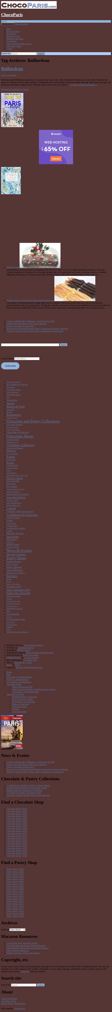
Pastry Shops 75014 (15, 901)
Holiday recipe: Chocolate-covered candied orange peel (30, 300)
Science (9, 599)
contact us (25, 971)
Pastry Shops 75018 (15, 911)
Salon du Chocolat (18, 593)
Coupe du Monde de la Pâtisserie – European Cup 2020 (31, 321)
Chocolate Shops (20, 436)
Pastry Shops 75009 (15, 889)
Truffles (9, 617)
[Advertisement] (56, 214)
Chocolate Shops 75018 (17, 851)
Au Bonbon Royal (26, 648)
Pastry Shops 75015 (15, 904)
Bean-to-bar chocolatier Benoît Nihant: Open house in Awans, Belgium (37, 328)
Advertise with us (8, 1001)
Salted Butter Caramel (14, 596)
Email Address (7, 358)
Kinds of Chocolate (20, 704)
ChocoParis (12, 14)
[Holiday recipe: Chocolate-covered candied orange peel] (74, 300)
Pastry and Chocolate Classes (19, 44)
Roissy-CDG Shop (13, 584)
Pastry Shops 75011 (15, 894)
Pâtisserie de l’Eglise (23, 662)
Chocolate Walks (14, 46)
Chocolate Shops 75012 (17, 836)
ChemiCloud (19, 1008)
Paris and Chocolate (15, 694)
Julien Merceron (13, 505)
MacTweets (12, 539)
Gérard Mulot (12, 473)
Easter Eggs (11, 460)
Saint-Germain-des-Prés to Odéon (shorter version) (34, 689)
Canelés (14, 89)
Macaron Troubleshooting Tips (29, 667)
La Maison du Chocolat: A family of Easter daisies (28, 785)
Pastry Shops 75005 (15, 879)
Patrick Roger (14, 561)
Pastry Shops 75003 (15, 874)
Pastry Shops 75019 (15, 913)
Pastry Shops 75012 (15, 896)
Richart (9, 579)
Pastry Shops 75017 (15, 909)
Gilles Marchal (12, 468)
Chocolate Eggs (12, 427)
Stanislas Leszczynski (13, 601)
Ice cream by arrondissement (19, 682)
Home (9, 672)
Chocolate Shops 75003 (17, 814)
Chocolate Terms (19, 707)
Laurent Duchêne (13, 518)
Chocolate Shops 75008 (17, 826)
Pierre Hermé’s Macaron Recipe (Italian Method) (28, 948)
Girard (9, 470)
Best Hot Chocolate (15, 39)
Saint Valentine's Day (18, 589)
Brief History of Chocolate (23, 702)
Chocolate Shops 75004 (17, 816)
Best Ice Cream (13, 36)
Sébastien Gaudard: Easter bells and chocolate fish (28, 795)
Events (10, 462)
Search (4, 21)
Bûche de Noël (13, 267)
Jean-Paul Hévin (16, 497)
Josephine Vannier (12, 501)
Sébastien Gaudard (15, 608)
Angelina (10, 387)
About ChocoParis (9, 998)
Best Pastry (11, 34)
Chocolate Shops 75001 (17, 809)
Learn (10, 520)
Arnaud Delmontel (12, 392)
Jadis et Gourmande (13, 492)
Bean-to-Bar (10, 410)
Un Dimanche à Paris (16, 619)
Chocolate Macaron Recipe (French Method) (26, 945)
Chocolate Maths (19, 712)
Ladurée (11, 508)
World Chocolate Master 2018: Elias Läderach (26, 324)
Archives (5, 929)
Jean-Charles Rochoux (18, 494)
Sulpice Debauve (12, 606)
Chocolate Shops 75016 (17, 846)
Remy (9, 665)
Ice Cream (12, 486)
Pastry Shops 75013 (15, 899)
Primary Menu (7, 24)
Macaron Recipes (15, 533)
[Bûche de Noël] (40, 267)
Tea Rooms (11, 41)
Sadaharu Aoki (14, 586)
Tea (8, 611)
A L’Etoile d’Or (30, 660)
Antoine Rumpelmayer (14, 390)
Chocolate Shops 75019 (17, 853)
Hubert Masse (11, 484)
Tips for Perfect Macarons (18, 950)
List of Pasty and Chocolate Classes (22, 943)
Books (9, 412)
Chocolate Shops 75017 (17, 848)
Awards (11, 403)
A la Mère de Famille (17, 384)
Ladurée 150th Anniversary (20, 511)
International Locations (15, 489)
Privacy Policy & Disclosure (13, 1003)
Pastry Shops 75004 (15, 876)
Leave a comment (8, 75)
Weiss (8, 630)
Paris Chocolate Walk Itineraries (40, 652)
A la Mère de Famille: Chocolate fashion (24, 793)
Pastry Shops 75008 (15, 886)
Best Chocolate (13, 31)
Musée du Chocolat (13, 547)
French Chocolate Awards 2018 (20, 326)
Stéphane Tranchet (13, 604)
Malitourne (10, 542)
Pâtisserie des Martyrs (16, 573)
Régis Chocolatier (30, 655)
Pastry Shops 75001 (15, 869)
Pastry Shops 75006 (15, 881)
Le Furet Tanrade (12, 526)
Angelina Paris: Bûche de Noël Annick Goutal (27, 788)
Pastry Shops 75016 (15, 906)
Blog (9, 29)
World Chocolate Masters (17, 632)
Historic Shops (15, 478)
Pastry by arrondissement (17, 679)
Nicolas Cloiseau (16, 554)
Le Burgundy (11, 523)
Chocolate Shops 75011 (17, 833)
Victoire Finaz (12, 625)
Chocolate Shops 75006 (17, 821)
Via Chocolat (11, 622)
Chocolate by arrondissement (19, 677)
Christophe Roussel (15, 448)
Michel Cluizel (13, 544)
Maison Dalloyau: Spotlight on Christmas (24, 790)
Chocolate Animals (15, 424)
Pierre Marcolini (15, 570)
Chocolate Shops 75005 (17, 818)
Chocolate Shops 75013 (17, 838)
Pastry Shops (23, 89)
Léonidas (9, 531)
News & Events (19, 550)
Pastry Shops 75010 (15, 891)
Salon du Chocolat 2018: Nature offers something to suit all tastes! (35, 331)
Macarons (13, 536)
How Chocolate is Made (22, 699)
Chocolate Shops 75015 (17, 843)
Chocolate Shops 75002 (17, 811)
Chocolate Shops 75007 (17, 823)
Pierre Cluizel (12, 564)
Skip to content (21, 24)
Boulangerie (14, 414)
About (9, 49)
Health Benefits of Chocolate (17, 475)
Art (8, 397)
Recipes (12, 576)
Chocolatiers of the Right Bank (25, 692)
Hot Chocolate (13, 481)
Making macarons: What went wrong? (23, 953)
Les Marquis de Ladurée (16, 528)
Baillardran (12, 68)
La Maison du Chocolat (22, 515)
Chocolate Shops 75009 (17, 828)
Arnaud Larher (14, 394)
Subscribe (10, 366)
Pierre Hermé (14, 567)
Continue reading (84, 85)
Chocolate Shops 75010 (17, 831)
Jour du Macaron (14, 503)
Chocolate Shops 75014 (17, 841)
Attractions (12, 400)
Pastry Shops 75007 (15, 884)
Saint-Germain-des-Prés (22, 687)
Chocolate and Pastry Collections (33, 421)
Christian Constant (13, 442)
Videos (10, 627)
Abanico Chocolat (13, 382)
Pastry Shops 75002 (15, 871)
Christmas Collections (20, 445)
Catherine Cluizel (12, 418)
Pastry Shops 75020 (15, 916)
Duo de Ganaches (12, 454)
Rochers (9, 582)
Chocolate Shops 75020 (17, 856)
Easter (11, 456)
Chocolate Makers (13, 430)
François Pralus (12, 465)
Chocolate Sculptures (18, 432)
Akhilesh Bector (14, 657)
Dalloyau (11, 450)
